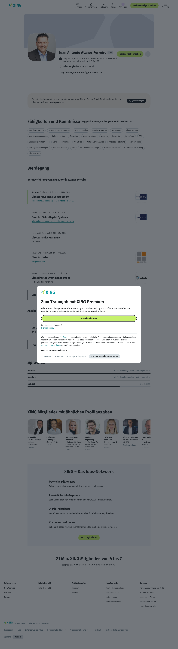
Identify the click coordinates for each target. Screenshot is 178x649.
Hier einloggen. (47, 328)
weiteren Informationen (51, 345)
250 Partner (64, 337)
